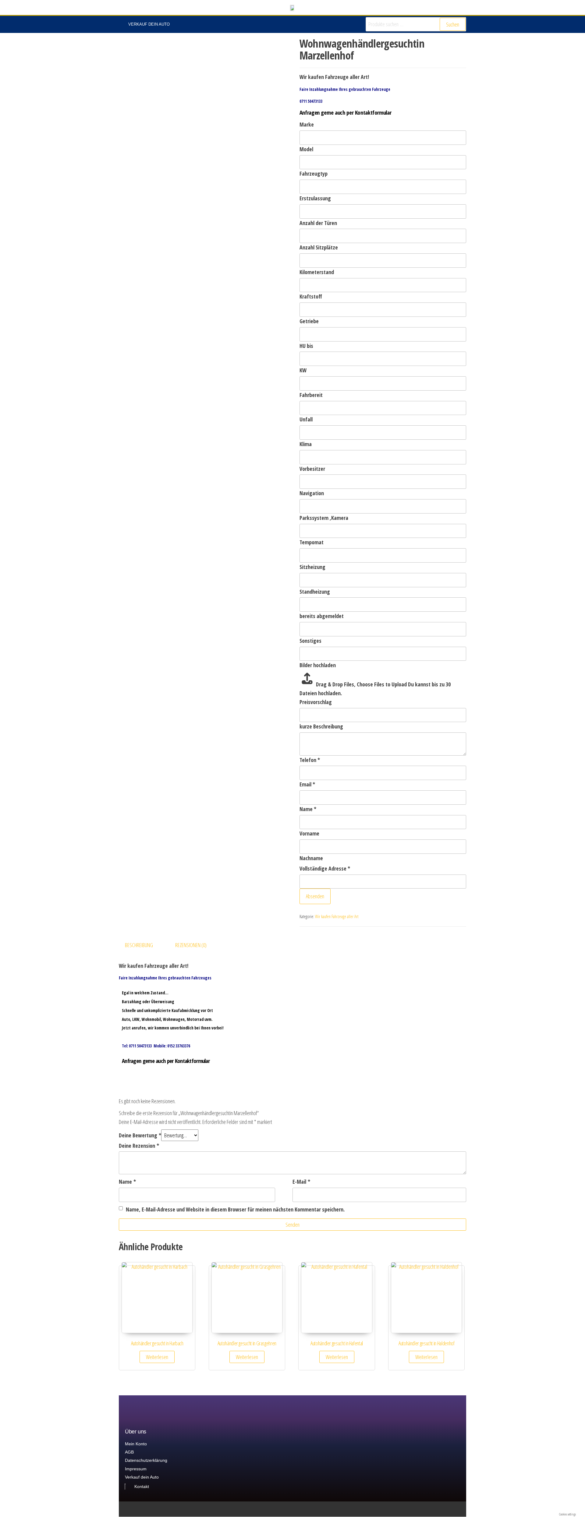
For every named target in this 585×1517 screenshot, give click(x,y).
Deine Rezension (139, 1145)
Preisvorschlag (316, 702)
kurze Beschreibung (321, 726)
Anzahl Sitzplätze (319, 247)
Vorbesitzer (312, 468)
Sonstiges (310, 640)
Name (308, 809)
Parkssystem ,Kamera (324, 517)
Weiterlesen (157, 1357)
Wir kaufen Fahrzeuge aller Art (336, 916)
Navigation (312, 493)
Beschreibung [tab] (139, 945)
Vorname (309, 833)
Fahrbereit (311, 395)
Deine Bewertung (140, 1135)
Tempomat (312, 542)
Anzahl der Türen (318, 223)
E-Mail (301, 1181)
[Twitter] (440, 1509)
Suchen (452, 24)
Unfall (306, 419)
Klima (306, 444)
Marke (307, 124)
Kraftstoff (311, 296)
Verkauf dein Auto (149, 24)
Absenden (315, 896)
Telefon (310, 760)
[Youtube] (464, 1509)
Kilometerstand (317, 272)
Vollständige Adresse (325, 868)
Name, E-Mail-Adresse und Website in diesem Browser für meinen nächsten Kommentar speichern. (235, 1209)
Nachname (311, 858)
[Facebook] (452, 1509)
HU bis (306, 345)
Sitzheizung (312, 567)
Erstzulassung (315, 198)
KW (303, 370)
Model (306, 149)
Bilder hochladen (318, 665)
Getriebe (309, 321)
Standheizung (315, 591)
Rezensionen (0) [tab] (191, 945)
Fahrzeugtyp (314, 173)
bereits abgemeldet (322, 616)
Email (307, 784)
